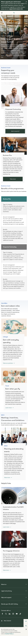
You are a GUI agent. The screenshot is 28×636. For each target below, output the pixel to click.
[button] (7, 527)
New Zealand (7, 620)
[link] (14, 95)
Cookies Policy (9, 633)
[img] (26, 1)
